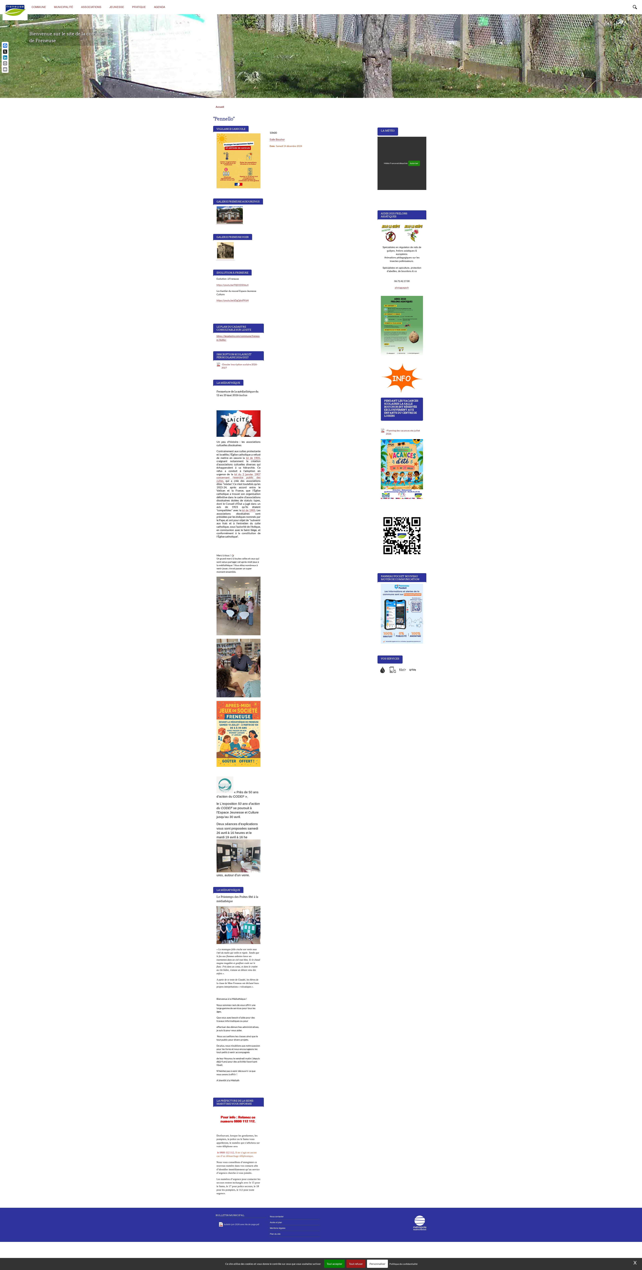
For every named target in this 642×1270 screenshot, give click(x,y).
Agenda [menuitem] (159, 7)
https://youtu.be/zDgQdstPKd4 (233, 300)
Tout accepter (334, 1263)
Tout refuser (356, 1263)
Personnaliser (377, 1263)
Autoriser (414, 163)
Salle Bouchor (277, 139)
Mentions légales (277, 1227)
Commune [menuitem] (39, 7)
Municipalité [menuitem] (63, 7)
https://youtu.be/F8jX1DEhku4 (232, 284)
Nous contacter (277, 1216)
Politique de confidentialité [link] (403, 1263)
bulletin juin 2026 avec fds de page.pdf (241, 1224)
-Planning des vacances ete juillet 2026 (403, 432)
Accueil (220, 106)
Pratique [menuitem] (139, 7)
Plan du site (275, 1233)
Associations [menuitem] (91, 7)
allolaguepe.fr (402, 287)
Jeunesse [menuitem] (116, 7)
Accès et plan (276, 1222)
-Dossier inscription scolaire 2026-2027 (240, 366)
